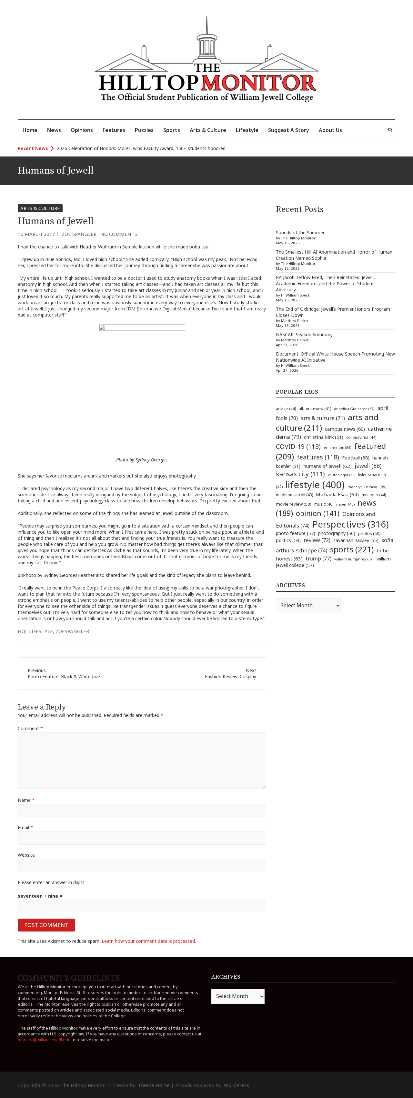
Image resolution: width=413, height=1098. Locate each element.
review (317, 540)
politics (288, 540)
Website (26, 855)
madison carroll (294, 495)
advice (286, 408)
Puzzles (144, 130)
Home (30, 130)
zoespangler (72, 631)
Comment (30, 728)
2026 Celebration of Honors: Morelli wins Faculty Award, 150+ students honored (141, 148)
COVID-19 (298, 446)
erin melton (337, 447)
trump (318, 558)
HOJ (22, 631)
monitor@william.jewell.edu (44, 1040)
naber (345, 504)
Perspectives (350, 524)
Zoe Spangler (79, 234)
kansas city (300, 473)
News (54, 130)
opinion (317, 513)
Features (114, 130)
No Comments (118, 234)
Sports (171, 130)
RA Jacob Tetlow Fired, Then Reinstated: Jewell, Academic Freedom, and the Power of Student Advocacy (325, 283)
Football (355, 458)
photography (336, 533)
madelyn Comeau (367, 486)
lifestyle (41, 631)
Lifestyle (247, 130)
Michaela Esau (337, 494)
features (318, 457)
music (323, 504)
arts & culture (323, 418)
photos (369, 533)
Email (25, 827)
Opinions (82, 130)
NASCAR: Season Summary (304, 334)
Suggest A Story (288, 130)
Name (26, 800)
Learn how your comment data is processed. (149, 941)
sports (352, 549)
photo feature (295, 533)
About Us (330, 130)
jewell (368, 465)
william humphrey (354, 559)
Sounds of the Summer (300, 232)
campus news (345, 429)
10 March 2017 (36, 234)
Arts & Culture (208, 130)
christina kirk (323, 437)
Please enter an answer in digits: (52, 882)
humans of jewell (327, 466)
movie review (293, 504)
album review (315, 408)
